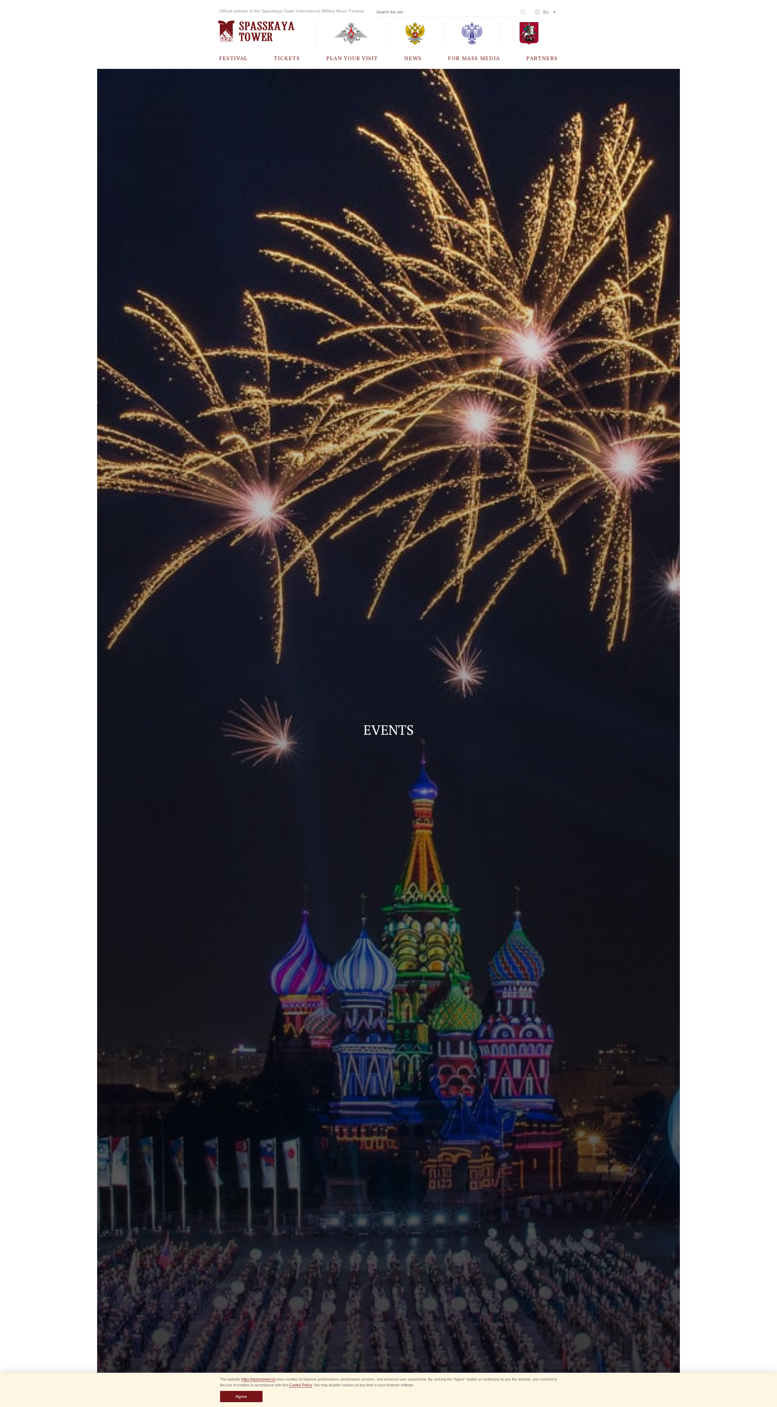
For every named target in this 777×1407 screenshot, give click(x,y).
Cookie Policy (300, 1385)
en (545, 12)
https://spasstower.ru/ (258, 1379)
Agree (241, 1396)
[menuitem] (233, 58)
